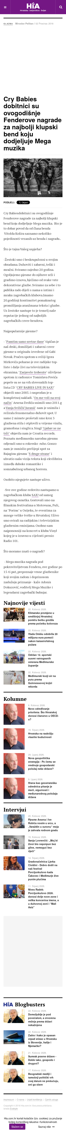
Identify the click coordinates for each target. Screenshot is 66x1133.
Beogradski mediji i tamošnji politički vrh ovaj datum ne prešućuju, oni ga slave (43, 1079)
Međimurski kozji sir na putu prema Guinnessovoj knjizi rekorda (42, 681)
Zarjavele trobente (33, 372)
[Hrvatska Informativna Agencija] (33, 7)
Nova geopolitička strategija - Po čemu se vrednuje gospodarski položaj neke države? (42, 763)
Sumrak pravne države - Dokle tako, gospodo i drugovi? (42, 1060)
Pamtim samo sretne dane (25, 341)
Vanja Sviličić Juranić (20, 408)
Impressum (9, 1099)
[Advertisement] (33, 60)
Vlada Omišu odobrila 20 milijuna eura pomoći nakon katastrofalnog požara (43, 639)
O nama (20, 1099)
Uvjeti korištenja (34, 1099)
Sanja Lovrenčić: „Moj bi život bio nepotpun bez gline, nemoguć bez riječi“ (43, 846)
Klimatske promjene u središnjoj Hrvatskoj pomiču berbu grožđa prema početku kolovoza (43, 618)
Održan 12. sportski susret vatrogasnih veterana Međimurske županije (41, 660)
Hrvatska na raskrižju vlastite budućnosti (40, 735)
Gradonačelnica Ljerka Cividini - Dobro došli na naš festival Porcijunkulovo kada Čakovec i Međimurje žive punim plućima (43, 870)
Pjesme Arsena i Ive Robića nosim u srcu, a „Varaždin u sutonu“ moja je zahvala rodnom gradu (43, 825)
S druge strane (39, 453)
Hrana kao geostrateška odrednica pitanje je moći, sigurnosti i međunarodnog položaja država (43, 790)
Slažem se (17, 1126)
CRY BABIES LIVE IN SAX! (35, 387)
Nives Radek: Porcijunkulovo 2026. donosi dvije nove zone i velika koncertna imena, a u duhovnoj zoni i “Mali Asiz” (43, 898)
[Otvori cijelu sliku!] (33, 178)
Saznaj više (44, 1126)
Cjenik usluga (51, 1099)
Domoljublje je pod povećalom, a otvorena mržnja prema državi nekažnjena (42, 1020)
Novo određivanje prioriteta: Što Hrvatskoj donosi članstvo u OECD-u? (43, 714)
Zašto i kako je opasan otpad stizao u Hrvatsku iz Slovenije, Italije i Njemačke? (42, 1040)
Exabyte (14, 1108)
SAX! (35, 495)
